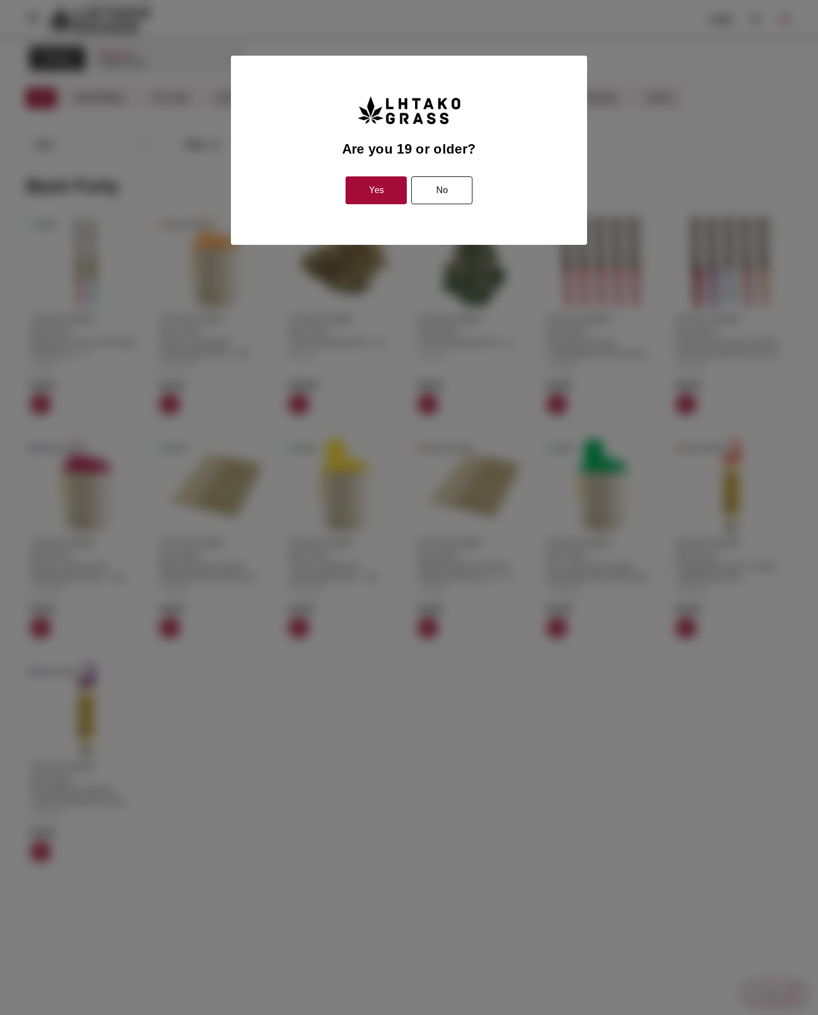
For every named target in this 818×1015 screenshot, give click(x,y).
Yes (376, 190)
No (442, 190)
